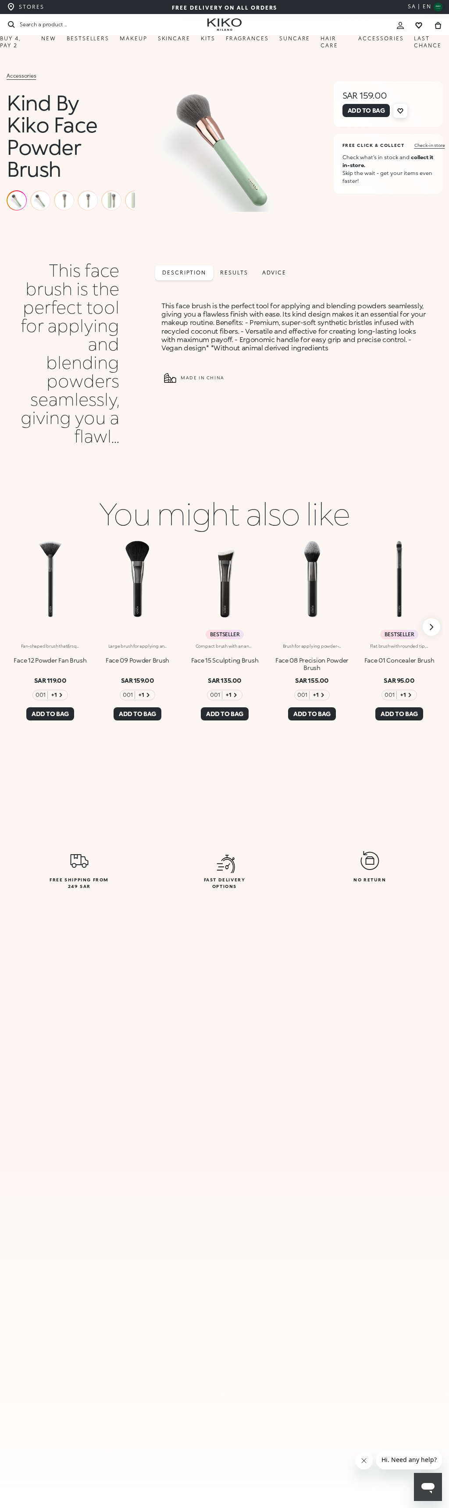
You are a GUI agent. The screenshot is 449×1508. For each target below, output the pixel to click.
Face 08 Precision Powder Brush (312, 663)
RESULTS (234, 272)
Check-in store (429, 145)
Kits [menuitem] (208, 38)
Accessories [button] (380, 38)
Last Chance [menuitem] (428, 42)
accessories (21, 75)
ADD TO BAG (352, 1489)
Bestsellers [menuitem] (88, 38)
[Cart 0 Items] (438, 24)
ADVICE (274, 272)
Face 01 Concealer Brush (399, 660)
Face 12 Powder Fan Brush (50, 660)
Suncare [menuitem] (294, 38)
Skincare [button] (174, 38)
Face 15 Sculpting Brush (225, 660)
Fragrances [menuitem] (247, 38)
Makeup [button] (133, 38)
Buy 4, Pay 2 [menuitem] (10, 42)
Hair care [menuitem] (329, 42)
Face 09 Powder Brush (137, 660)
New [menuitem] (48, 38)
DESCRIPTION (184, 272)
